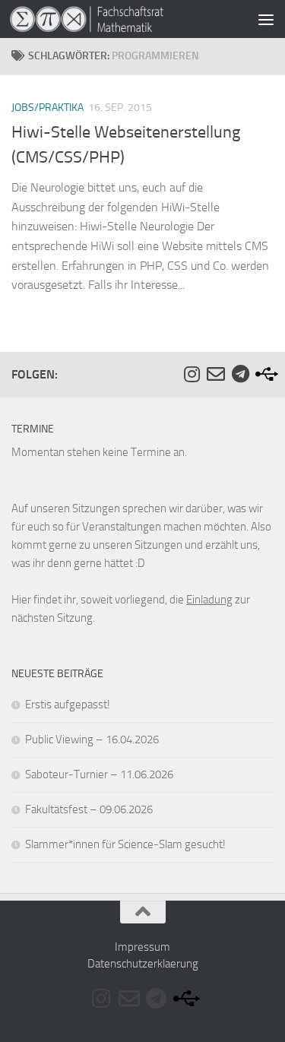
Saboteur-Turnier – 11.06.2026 (99, 774)
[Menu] (266, 19)
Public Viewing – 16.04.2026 (92, 739)
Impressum (142, 947)
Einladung (209, 600)
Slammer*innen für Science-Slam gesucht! (125, 844)
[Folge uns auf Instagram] (191, 374)
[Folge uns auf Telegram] (240, 374)
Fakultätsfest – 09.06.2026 (89, 809)
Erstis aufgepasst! (67, 704)
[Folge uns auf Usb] (264, 374)
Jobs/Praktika (47, 107)
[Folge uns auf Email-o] (216, 374)
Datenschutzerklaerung (142, 964)
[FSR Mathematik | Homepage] (112, 19)
